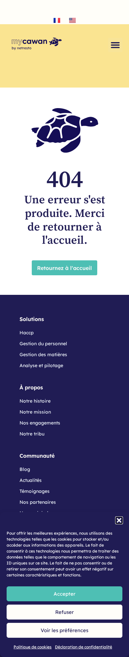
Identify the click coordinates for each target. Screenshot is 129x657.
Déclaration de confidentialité (83, 646)
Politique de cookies (33, 646)
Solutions (32, 319)
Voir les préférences (64, 630)
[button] (119, 520)
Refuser (64, 612)
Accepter (64, 594)
